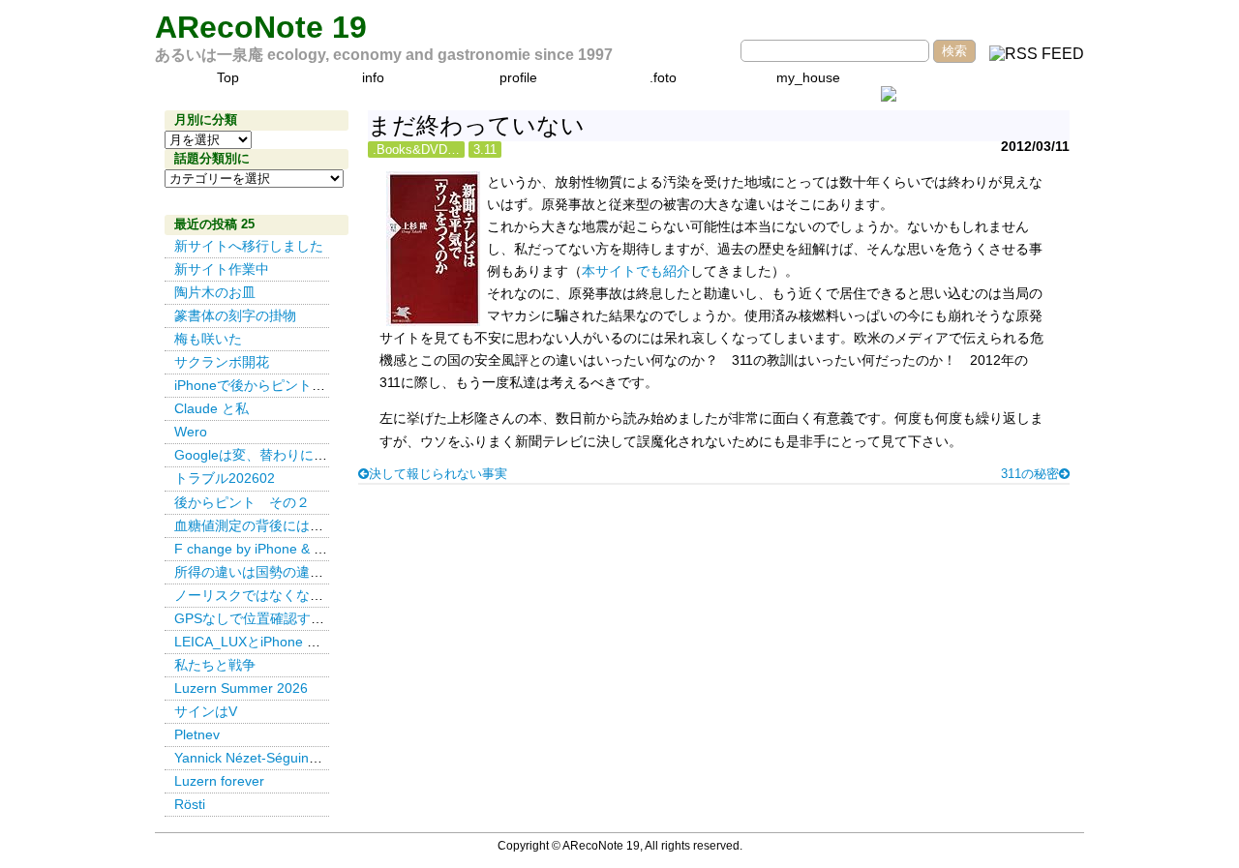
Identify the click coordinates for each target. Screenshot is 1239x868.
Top (228, 77)
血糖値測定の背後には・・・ (262, 525)
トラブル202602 (224, 478)
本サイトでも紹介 (636, 271)
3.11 (485, 149)
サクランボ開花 (221, 362)
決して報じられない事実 (438, 473)
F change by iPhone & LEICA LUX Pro (290, 548)
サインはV (205, 711)
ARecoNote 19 (261, 27)
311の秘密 (1030, 473)
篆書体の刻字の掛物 (235, 315)
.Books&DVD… (416, 149)
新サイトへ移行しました (248, 246)
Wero (190, 431)
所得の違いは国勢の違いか (255, 572)
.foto (663, 77)
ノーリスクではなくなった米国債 (276, 595)
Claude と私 (211, 408)
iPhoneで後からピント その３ (270, 385)
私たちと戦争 (215, 665)
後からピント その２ (242, 502)
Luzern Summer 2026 (241, 688)
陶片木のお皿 (215, 292)
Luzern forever (219, 781)
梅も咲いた (208, 338)
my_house (808, 77)
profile (518, 77)
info (373, 77)
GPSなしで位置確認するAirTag (268, 618)
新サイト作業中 (221, 269)
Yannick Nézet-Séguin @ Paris (272, 757)
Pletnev (197, 734)
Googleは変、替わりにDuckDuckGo (284, 455)
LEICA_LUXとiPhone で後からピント (288, 641)
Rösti (189, 804)
